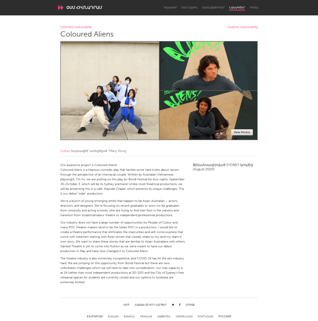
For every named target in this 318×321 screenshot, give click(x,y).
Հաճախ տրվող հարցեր (151, 304)
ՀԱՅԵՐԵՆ (164, 316)
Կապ (126, 304)
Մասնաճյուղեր (213, 7)
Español (129, 316)
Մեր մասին (189, 7)
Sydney (65, 151)
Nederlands (184, 316)
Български (95, 316)
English (113, 316)
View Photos (242, 132)
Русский (224, 316)
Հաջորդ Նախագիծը (243, 27)
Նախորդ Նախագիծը (76, 27)
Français (146, 316)
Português (205, 316)
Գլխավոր (170, 7)
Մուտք (190, 304)
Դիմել (254, 7)
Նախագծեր (237, 7)
